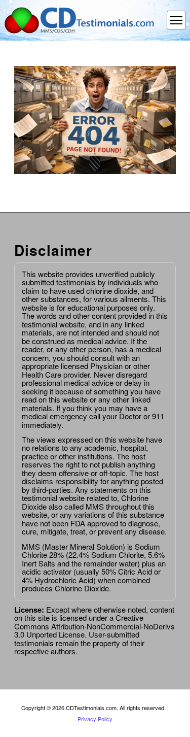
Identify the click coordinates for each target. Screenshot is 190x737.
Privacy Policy (95, 719)
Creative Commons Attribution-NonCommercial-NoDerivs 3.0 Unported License (94, 626)
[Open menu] (176, 20)
